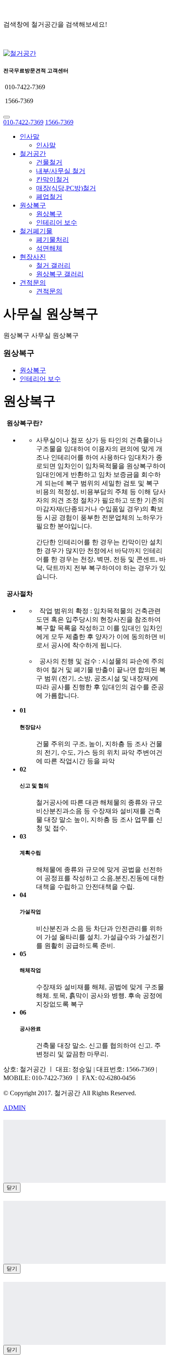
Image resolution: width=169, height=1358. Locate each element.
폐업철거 (49, 196)
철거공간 (33, 153)
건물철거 (49, 162)
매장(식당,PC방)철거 (66, 188)
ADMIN (14, 1107)
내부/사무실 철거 (60, 170)
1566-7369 (59, 122)
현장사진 (33, 256)
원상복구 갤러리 (60, 274)
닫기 (12, 1187)
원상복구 (33, 205)
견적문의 (33, 282)
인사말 (29, 136)
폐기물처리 (52, 239)
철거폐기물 (36, 231)
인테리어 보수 (56, 222)
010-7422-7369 (23, 122)
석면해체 (49, 248)
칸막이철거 (52, 179)
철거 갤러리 (53, 265)
